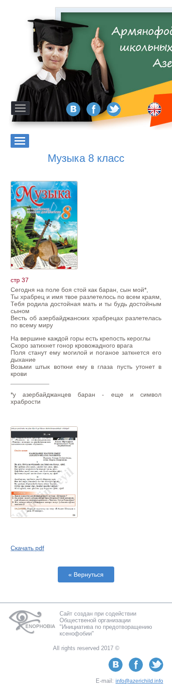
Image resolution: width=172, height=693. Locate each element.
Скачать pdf (27, 547)
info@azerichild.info (139, 681)
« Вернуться (86, 574)
